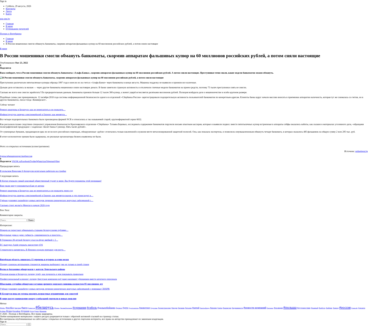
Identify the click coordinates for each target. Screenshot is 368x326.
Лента (9, 11)
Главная (10, 23)
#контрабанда (204, 308)
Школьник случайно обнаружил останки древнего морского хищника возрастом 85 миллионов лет (51, 284)
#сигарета (361, 308)
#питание (270, 308)
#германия (79, 307)
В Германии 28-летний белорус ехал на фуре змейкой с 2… (29, 240)
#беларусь (45, 307)
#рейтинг (329, 308)
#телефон (16, 311)
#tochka (10, 307)
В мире (9, 26)
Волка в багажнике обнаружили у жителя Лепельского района (32, 269)
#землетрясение (164, 308)
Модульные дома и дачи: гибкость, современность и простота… (31, 235)
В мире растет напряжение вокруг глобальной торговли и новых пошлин (38, 298)
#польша (290, 307)
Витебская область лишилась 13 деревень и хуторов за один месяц (34, 259)
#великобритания (66, 308)
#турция (25, 311)
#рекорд (336, 308)
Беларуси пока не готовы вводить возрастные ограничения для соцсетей (40, 294)
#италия (188, 308)
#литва (219, 308)
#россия (28, 156)
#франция (42, 311)
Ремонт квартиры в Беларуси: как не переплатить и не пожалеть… (33, 109)
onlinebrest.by (361, 151)
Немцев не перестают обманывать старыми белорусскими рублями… (34, 230)
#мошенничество (16, 156)
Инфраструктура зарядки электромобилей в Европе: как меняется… (33, 114)
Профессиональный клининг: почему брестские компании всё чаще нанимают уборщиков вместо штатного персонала (58, 279)
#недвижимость (237, 308)
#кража (213, 308)
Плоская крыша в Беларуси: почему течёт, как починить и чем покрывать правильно (41, 274)
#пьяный (314, 308)
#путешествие (303, 308)
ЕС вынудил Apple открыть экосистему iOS (21, 245)
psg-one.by (5, 19)
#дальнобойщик (106, 307)
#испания (181, 308)
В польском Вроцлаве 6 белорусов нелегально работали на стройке (33, 171)
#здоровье (154, 308)
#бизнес (57, 308)
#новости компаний (255, 307)
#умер (36, 311)
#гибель (92, 307)
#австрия (17, 308)
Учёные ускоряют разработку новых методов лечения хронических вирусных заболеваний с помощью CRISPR (55, 289)
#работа (322, 308)
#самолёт (354, 308)
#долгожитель (134, 308)
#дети (125, 308)
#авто (24, 307)
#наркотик (227, 308)
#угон (32, 311)
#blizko (2, 308)
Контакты (10, 8)
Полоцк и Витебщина (10, 33)
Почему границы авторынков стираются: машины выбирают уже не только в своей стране (44, 264)
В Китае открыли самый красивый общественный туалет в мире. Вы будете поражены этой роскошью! (50, 181)
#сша (9, 311)
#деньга (4, 156)
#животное (144, 308)
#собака (3, 311)
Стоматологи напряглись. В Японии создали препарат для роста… (33, 250)
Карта (9, 14)
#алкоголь (31, 308)
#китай (195, 307)
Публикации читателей (17, 29)
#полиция (278, 308)
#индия (174, 308)
